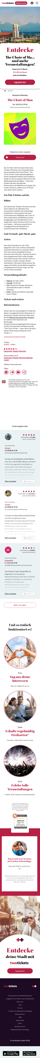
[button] (32, 3)
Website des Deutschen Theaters (21, 317)
